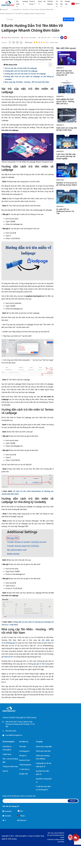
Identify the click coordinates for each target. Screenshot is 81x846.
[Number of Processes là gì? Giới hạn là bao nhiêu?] (67, 175)
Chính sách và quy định (44, 746)
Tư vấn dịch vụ (24, 769)
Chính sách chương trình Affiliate (42, 757)
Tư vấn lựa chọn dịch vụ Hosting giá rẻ (43, 788)
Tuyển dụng (7, 754)
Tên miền (22, 746)
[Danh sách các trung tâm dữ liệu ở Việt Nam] (67, 120)
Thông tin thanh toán (10, 766)
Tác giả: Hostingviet (29, 37)
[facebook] (9, 42)
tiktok (69, 37)
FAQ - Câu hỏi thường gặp (10, 760)
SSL (44, 1)
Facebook (8, 811)
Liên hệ (5, 771)
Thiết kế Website (50, 2)
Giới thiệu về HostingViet (7, 748)
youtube (65, 37)
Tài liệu (61, 2)
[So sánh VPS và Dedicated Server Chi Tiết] (67, 202)
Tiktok (22, 816)
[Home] (8, 3)
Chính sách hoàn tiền (43, 751)
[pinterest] (17, 42)
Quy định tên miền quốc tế (42, 772)
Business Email (24, 760)
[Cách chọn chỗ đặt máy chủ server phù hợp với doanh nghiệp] (67, 147)
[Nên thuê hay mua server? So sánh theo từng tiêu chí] (67, 64)
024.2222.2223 (11, 731)
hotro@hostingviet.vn (14, 735)
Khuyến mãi (23, 774)
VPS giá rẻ (22, 756)
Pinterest (22, 820)
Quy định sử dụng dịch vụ (44, 780)
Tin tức (57, 2)
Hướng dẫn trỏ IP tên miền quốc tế (43, 765)
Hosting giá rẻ (24, 751)
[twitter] (13, 42)
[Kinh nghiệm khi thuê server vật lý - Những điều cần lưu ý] (67, 92)
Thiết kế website (25, 765)
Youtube (7, 816)
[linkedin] (21, 42)
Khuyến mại (67, 2)
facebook (61, 37)
